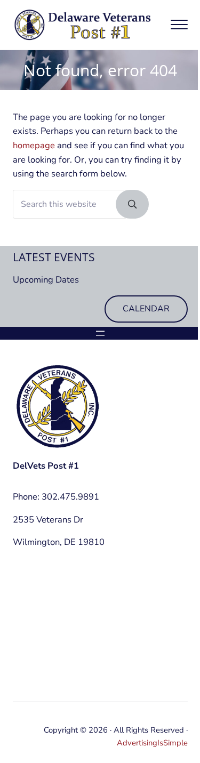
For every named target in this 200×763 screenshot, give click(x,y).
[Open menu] (100, 333)
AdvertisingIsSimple (152, 742)
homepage (34, 145)
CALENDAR (146, 309)
